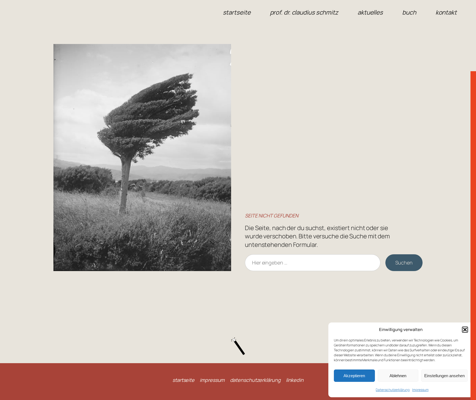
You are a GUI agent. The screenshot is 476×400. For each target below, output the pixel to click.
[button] (465, 329)
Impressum (420, 389)
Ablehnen (398, 375)
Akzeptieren (354, 375)
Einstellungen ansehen (444, 375)
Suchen (404, 262)
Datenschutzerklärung (392, 389)
